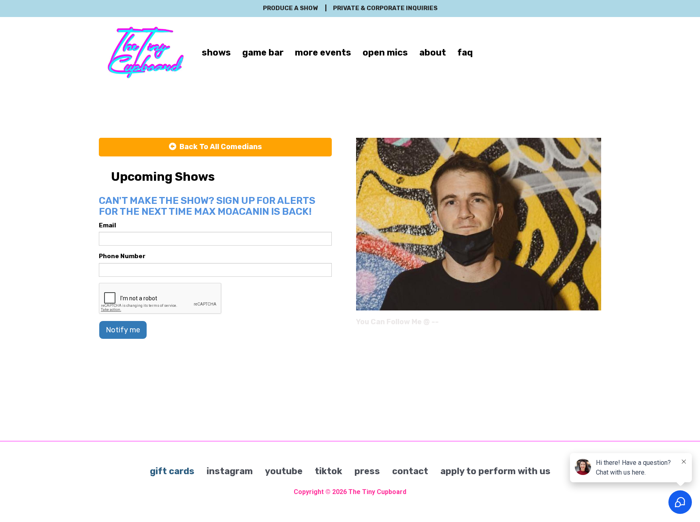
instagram (230, 471)
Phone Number (122, 256)
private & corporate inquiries (385, 8)
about (432, 52)
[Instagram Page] (596, 324)
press (367, 471)
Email (107, 225)
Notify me (123, 329)
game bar (263, 52)
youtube (284, 471)
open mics (385, 52)
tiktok (328, 471)
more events (323, 52)
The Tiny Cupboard (377, 492)
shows (216, 52)
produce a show (290, 8)
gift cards (172, 471)
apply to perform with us (495, 471)
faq (465, 52)
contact (410, 471)
